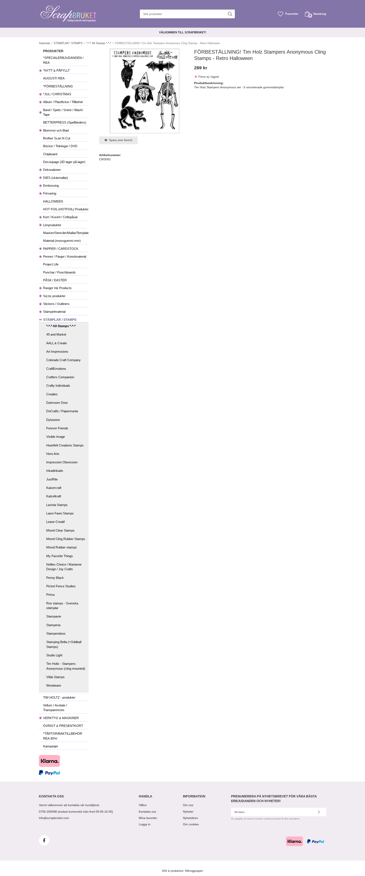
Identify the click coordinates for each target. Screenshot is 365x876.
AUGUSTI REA (54, 78)
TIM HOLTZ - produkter (59, 697)
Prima (50, 594)
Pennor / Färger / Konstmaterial (64, 256)
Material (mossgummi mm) (62, 240)
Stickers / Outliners (56, 304)
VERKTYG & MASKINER (61, 718)
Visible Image (55, 436)
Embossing (51, 185)
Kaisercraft (53, 488)
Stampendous (55, 633)
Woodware (53, 685)
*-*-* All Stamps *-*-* (61, 326)
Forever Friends (57, 428)
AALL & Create (56, 343)
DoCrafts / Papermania (62, 411)
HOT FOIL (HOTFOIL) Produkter (66, 209)
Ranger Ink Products (57, 288)
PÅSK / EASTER (55, 280)
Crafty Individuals (58, 385)
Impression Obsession (62, 462)
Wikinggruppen (194, 870)
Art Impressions (57, 351)
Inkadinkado (54, 470)
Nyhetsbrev (190, 818)
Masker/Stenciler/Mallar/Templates (66, 233)
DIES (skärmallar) (55, 178)
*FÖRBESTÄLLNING (58, 86)
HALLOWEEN (53, 201)
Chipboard (50, 154)
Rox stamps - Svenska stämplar (62, 605)
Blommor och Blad (56, 130)
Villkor (143, 805)
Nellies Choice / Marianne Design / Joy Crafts (64, 567)
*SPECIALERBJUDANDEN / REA (63, 60)
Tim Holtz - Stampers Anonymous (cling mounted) (65, 666)
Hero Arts (52, 454)
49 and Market (56, 334)
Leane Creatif (55, 522)
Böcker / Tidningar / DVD (60, 146)
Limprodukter (52, 225)
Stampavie (53, 616)
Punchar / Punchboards (59, 272)
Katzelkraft (53, 496)
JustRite (52, 479)
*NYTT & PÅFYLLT (56, 70)
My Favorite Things (59, 556)
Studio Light (54, 655)
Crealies (52, 394)
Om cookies (191, 824)
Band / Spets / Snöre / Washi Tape (63, 112)
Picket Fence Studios (61, 586)
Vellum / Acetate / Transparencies (55, 707)
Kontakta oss (147, 811)
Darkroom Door (57, 402)
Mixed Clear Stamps (60, 530)
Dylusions (53, 420)
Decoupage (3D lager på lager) (64, 162)
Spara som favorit (119, 140)
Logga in (144, 824)
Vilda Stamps (55, 677)
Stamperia (53, 625)
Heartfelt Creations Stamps (65, 445)
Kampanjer (50, 746)
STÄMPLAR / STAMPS (59, 319)
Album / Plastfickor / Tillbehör (63, 102)
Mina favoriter (148, 818)
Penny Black (55, 577)
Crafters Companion (60, 377)
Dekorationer (52, 169)
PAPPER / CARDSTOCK (60, 248)
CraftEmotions (56, 368)
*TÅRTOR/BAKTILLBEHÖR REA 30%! (62, 736)
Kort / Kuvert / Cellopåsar (60, 217)
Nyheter (188, 811)
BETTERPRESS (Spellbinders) (64, 122)
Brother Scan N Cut (56, 138)
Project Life (51, 264)
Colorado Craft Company (63, 360)
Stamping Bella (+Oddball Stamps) (63, 644)
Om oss (188, 805)
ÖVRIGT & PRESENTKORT (63, 726)
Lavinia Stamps (57, 505)
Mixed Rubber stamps (61, 547)
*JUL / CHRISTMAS (57, 94)
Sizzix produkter (54, 296)
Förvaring (49, 193)
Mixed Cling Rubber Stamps (65, 539)
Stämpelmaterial (54, 311)
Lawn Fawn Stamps (60, 513)
